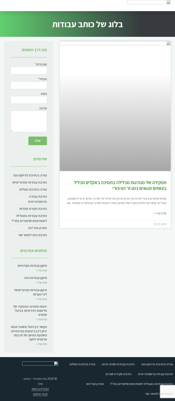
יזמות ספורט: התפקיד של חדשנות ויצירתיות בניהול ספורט (30, 310)
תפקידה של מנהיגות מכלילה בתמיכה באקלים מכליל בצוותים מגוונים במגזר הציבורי (120, 185)
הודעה (43, 108)
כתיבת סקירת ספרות (33, 208)
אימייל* (42, 79)
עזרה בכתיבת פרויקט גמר (30, 175)
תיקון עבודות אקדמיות (32, 265)
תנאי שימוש (40, 394)
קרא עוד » (160, 213)
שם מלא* (41, 65)
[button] (12, 5)
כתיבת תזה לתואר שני (32, 235)
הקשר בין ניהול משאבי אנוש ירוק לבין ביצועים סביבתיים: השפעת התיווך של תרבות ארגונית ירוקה (29, 333)
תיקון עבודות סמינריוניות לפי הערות (30, 292)
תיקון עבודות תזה (35, 278)
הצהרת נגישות (40, 389)
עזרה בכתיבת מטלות (33, 189)
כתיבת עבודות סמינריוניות (29, 182)
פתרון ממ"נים (37, 228)
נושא (44, 94)
